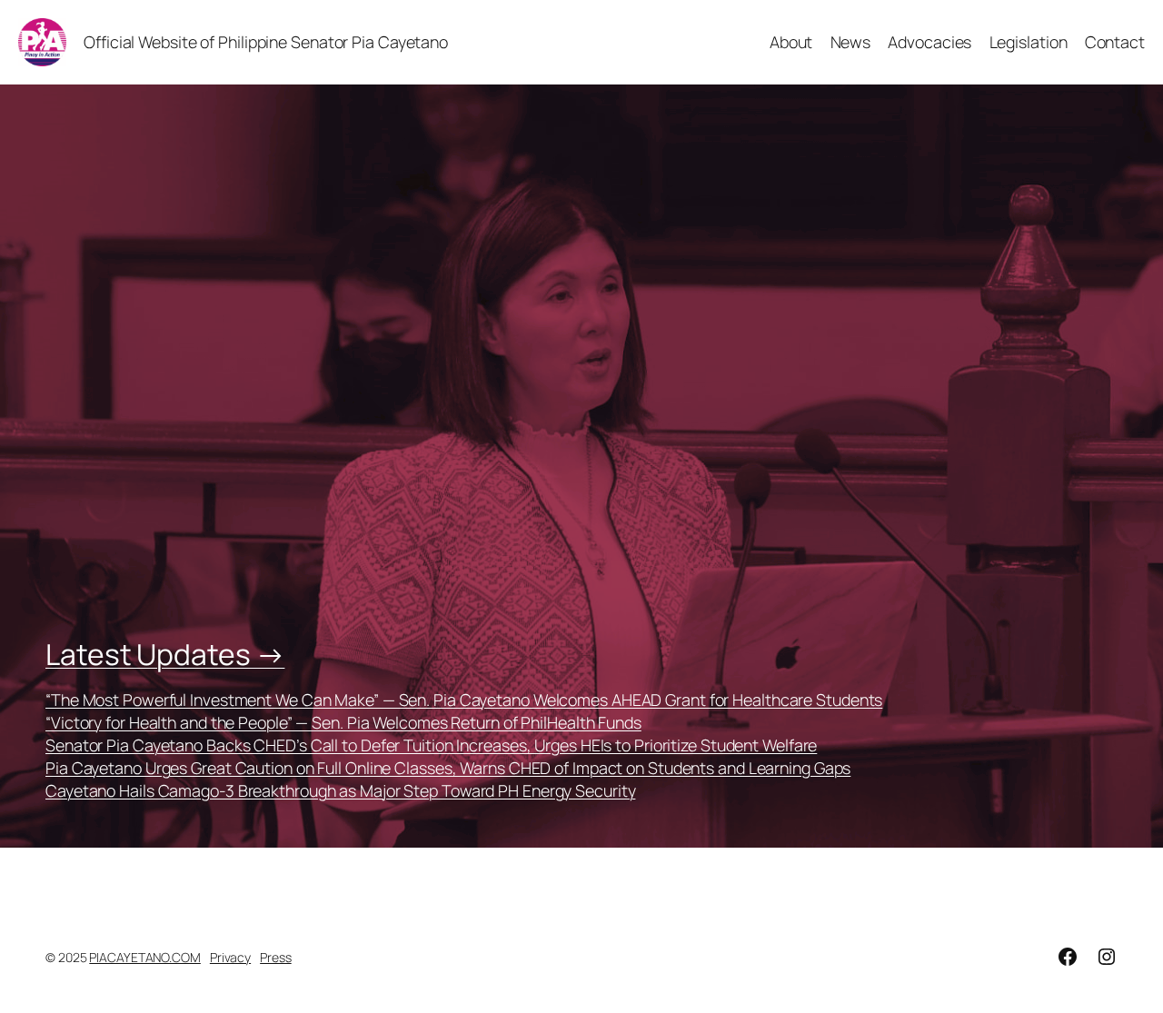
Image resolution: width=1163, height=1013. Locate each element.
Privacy (230, 957)
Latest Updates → (164, 654)
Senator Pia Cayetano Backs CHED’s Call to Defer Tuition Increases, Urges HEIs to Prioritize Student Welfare (431, 745)
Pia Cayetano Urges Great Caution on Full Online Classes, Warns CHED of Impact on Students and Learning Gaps (447, 768)
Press (276, 957)
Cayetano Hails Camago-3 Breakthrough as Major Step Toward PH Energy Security (340, 790)
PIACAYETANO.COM (145, 957)
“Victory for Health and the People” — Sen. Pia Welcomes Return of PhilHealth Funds (343, 722)
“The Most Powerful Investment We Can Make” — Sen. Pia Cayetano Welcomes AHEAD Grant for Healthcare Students (463, 699)
